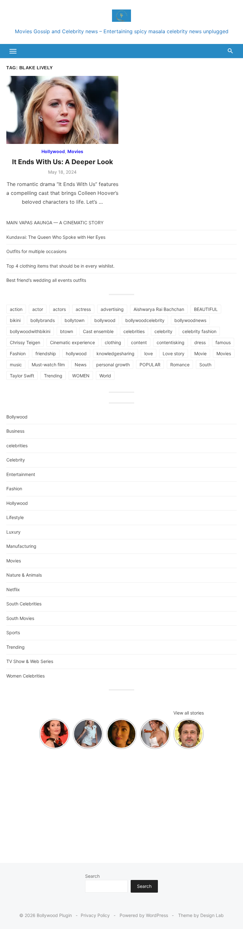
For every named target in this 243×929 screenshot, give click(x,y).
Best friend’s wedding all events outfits (46, 280)
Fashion (18, 353)
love (148, 353)
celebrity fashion (199, 331)
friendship (45, 353)
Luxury (13, 532)
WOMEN (81, 375)
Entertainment (20, 474)
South (205, 364)
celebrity (163, 331)
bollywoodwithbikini (30, 331)
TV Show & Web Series (29, 661)
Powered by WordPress (144, 915)
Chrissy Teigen (25, 342)
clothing (113, 342)
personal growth (113, 364)
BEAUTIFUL (206, 309)
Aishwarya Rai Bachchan (159, 309)
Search (92, 876)
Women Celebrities (25, 675)
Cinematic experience (72, 342)
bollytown (74, 320)
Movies (75, 151)
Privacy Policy (95, 915)
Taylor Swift (22, 375)
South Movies (20, 618)
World (105, 375)
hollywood (76, 353)
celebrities (134, 331)
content (139, 342)
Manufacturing (21, 546)
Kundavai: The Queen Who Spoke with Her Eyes (55, 237)
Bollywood (17, 416)
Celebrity (15, 459)
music (16, 364)
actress (83, 309)
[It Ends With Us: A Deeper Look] (62, 110)
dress (200, 342)
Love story (173, 353)
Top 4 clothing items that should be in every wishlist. (60, 266)
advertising (112, 309)
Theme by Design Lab (201, 915)
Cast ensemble (98, 331)
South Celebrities (23, 603)
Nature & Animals (24, 575)
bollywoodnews (190, 320)
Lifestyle (15, 517)
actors (59, 309)
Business (15, 431)
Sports (13, 632)
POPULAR (150, 364)
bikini (15, 320)
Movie (200, 353)
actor (37, 309)
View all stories (188, 712)
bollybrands (42, 320)
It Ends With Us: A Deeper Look (62, 162)
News (80, 364)
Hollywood (53, 151)
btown (66, 331)
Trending (53, 375)
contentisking (170, 342)
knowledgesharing (115, 353)
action (16, 309)
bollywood (104, 320)
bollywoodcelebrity (145, 320)
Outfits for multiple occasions (36, 251)
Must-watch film (48, 364)
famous (223, 342)
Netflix (13, 589)
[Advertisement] (121, 803)
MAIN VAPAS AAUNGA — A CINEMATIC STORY (54, 222)
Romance (180, 364)
